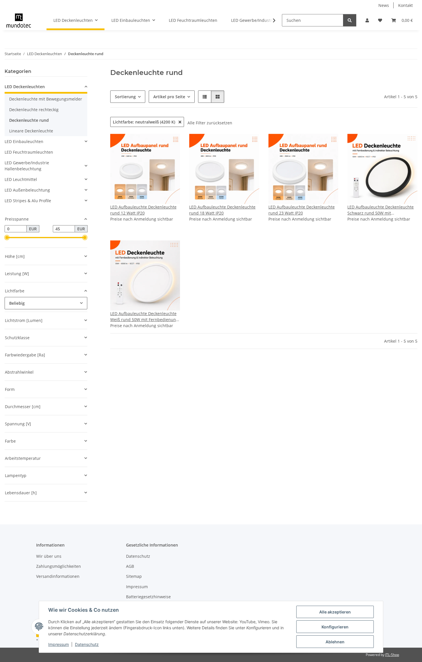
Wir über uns (48, 556)
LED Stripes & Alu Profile (28, 200)
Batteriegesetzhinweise (148, 596)
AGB (130, 566)
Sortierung (125, 96)
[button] (367, 20)
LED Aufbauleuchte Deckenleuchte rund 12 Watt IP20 (143, 210)
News (383, 5)
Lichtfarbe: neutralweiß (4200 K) (144, 122)
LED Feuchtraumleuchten (29, 152)
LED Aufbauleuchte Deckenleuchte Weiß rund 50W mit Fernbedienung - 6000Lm (144, 317)
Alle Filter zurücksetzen (209, 123)
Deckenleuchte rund (29, 120)
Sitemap (134, 576)
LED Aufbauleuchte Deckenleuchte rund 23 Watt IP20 (301, 210)
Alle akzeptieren (335, 611)
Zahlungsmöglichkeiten (58, 566)
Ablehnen (335, 641)
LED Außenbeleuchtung (27, 190)
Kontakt (405, 5)
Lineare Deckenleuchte (31, 131)
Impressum (58, 644)
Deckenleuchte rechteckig (34, 109)
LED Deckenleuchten (25, 86)
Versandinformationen (58, 576)
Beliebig (17, 303)
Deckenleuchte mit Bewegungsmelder (45, 99)
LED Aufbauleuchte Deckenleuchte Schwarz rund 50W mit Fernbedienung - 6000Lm (380, 210)
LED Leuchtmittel (21, 179)
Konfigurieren (335, 626)
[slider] (6, 237)
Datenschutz (87, 644)
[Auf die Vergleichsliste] (392, 143)
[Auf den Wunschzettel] (407, 143)
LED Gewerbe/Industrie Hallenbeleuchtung (27, 165)
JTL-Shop (392, 654)
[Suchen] (349, 20)
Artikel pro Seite (169, 96)
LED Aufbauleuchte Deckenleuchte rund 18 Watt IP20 (222, 210)
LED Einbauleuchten (24, 141)
